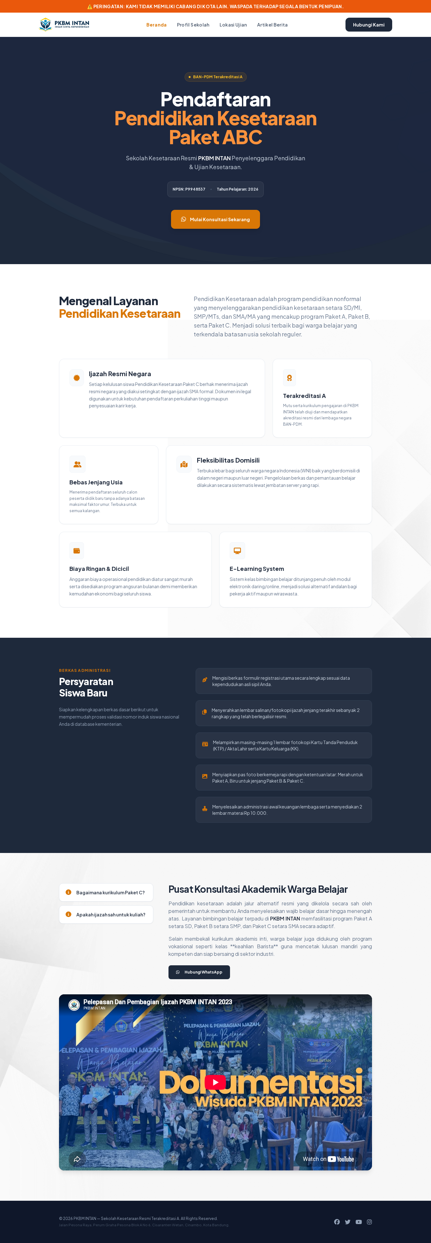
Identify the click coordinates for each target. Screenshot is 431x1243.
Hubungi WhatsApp (203, 972)
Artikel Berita (272, 24)
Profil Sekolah (193, 24)
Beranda (156, 24)
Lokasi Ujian (233, 24)
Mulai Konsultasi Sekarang (220, 219)
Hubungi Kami (369, 24)
